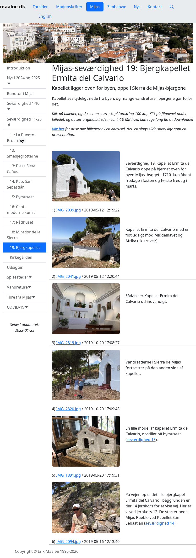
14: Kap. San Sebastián (19, 184)
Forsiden (41, 6)
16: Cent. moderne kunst (21, 209)
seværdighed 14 (159, 523)
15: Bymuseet (20, 197)
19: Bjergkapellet (23, 247)
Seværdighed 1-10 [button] (23, 103)
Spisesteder (17, 277)
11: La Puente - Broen (21, 137)
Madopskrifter (69, 6)
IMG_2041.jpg (68, 276)
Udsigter (15, 267)
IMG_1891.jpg (68, 475)
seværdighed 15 (141, 439)
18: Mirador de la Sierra (23, 234)
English (45, 16)
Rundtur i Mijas (20, 93)
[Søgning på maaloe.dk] (171, 6)
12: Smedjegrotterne (22, 153)
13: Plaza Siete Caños (21, 168)
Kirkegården (19, 257)
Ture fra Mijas (19, 297)
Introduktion (18, 68)
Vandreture (17, 287)
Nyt (137, 6)
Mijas (95, 6)
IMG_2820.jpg (68, 408)
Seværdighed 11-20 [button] (24, 119)
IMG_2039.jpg (68, 210)
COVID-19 (15, 307)
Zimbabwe (116, 6)
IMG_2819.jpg (68, 342)
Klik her (58, 129)
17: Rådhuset (20, 222)
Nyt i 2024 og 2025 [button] (23, 77)
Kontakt (155, 6)
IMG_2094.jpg (68, 541)
